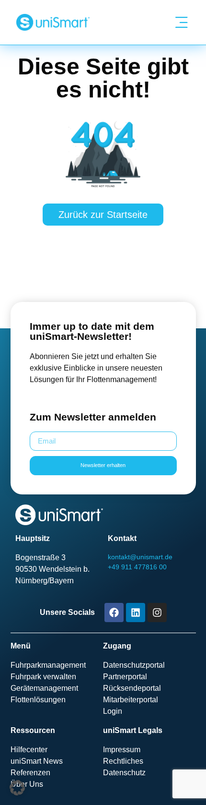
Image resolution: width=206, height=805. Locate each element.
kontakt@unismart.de (140, 557)
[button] (17, 787)
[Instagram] (157, 612)
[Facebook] (114, 612)
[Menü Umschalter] (181, 22)
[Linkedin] (135, 612)
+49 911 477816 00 (137, 567)
